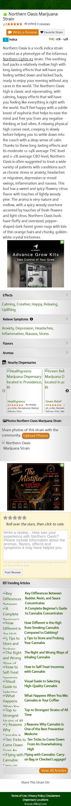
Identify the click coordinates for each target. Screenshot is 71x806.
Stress (44, 333)
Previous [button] (4, 391)
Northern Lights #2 (18, 59)
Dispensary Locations (35, 799)
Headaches (44, 328)
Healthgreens (16, 401)
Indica (13, 40)
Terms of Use (19, 795)
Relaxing (50, 304)
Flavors (8, 344)
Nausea (31, 333)
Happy (37, 304)
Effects (7, 295)
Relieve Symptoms (16, 319)
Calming (8, 304)
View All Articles (53, 770)
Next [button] (67, 391)
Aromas (8, 353)
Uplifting (9, 309)
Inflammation (13, 333)
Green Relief (53, 401)
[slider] (14, 24)
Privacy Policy (60, 562)
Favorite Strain (53, 32)
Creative (23, 304)
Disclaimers (53, 795)
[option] (24, 390)
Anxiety (8, 328)
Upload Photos (35, 435)
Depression (24, 328)
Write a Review (24, 32)
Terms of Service (15, 565)
